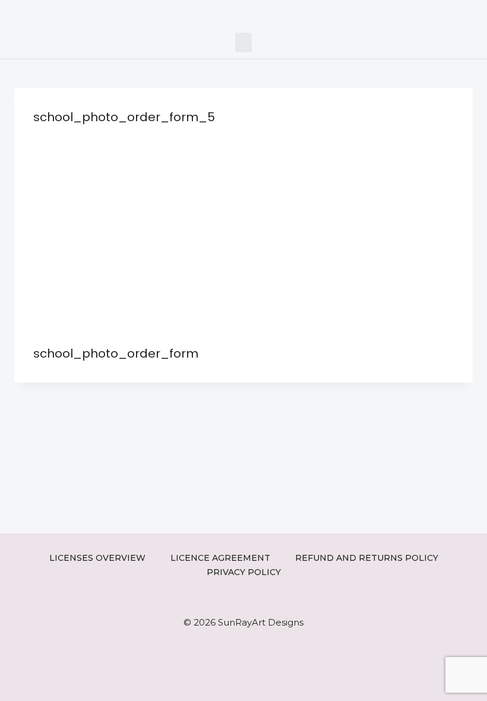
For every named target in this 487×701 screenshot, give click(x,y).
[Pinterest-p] (437, 13)
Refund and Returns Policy (366, 557)
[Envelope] (455, 13)
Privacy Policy (244, 572)
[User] (473, 13)
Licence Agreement (220, 557)
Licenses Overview (97, 557)
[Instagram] (419, 13)
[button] (243, 42)
